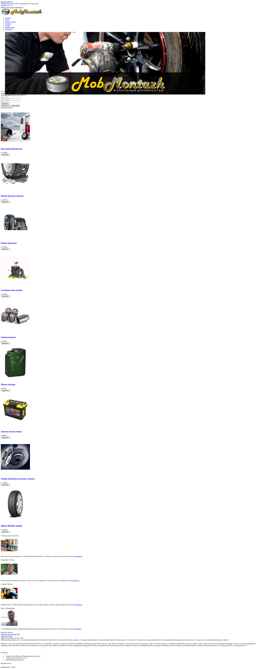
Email (7, 660)
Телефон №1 (10, 658)
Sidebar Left (5, 106)
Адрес (7, 656)
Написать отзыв (6, 636)
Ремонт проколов (9, 243)
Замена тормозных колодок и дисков (17, 479)
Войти (3, 7)
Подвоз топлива (8, 384)
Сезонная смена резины (11, 290)
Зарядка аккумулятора (11, 431)
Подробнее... (78, 556)
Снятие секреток (8, 337)
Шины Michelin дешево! (11, 526)
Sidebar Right (15, 106)
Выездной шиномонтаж (11, 149)
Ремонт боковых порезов (12, 196)
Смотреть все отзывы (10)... (10, 634)
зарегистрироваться (16, 7)
